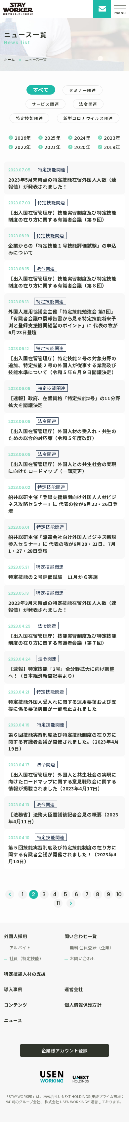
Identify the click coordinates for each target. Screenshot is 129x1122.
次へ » (70, 903)
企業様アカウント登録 (64, 1050)
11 (58, 903)
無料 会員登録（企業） (92, 947)
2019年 (112, 146)
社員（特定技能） (26, 958)
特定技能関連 (29, 118)
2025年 (52, 137)
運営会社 (73, 989)
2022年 (23, 146)
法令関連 (88, 104)
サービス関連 (45, 104)
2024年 (82, 137)
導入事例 (13, 989)
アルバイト (20, 947)
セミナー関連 (82, 90)
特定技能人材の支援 (25, 973)
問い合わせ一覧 (80, 936)
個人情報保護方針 (83, 1004)
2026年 (23, 137)
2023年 (112, 137)
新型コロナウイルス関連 (88, 118)
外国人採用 (15, 936)
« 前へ (9, 894)
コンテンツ (15, 1004)
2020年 (82, 146)
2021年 (52, 146)
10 (119, 894)
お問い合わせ (102, 9)
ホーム (9, 59)
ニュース (13, 1020)
